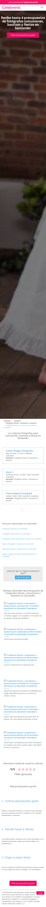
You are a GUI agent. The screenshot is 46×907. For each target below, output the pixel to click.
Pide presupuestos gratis (23, 35)
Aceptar (40, 893)
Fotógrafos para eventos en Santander (16, 534)
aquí (23, 904)
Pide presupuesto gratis (23, 883)
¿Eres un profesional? (23, 2)
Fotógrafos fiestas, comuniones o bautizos (21, 423)
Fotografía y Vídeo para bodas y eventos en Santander (22, 539)
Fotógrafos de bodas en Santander (15, 529)
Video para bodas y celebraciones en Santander (19, 549)
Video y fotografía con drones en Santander (18, 544)
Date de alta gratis (23, 577)
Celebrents (7, 421)
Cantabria (17, 421)
